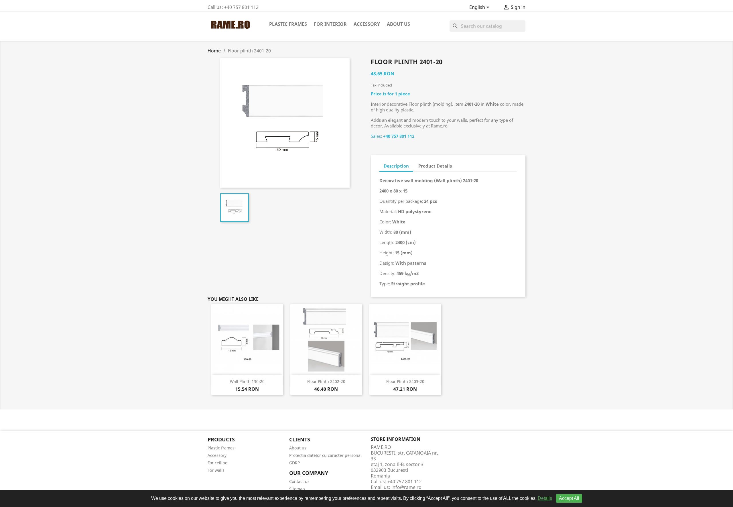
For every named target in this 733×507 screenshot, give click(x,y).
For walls (216, 470)
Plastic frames (288, 24)
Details (545, 498)
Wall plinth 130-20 (247, 381)
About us (398, 24)
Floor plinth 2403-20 (405, 381)
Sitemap (297, 489)
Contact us (299, 481)
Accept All (569, 498)
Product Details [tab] (435, 166)
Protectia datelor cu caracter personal (325, 455)
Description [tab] (396, 166)
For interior (330, 24)
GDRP (294, 462)
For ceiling (218, 462)
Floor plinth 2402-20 (326, 381)
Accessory (367, 24)
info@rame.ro (406, 487)
